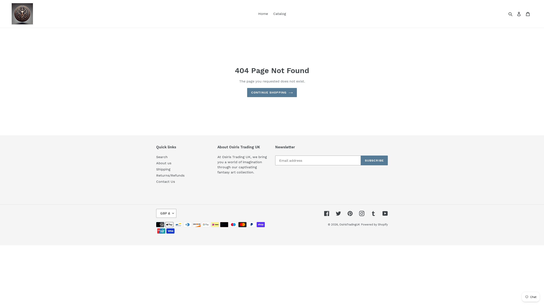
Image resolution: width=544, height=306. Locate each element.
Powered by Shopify (374, 224)
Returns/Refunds (170, 175)
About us (163, 163)
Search (162, 157)
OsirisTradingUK (349, 224)
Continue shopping (268, 92)
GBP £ (165, 213)
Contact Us (165, 182)
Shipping (163, 169)
